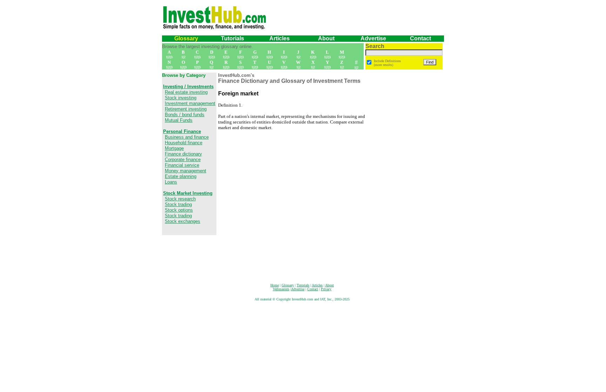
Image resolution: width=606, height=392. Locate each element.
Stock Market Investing (188, 193)
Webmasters (281, 289)
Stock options (179, 210)
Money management (185, 170)
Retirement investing (186, 109)
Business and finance (187, 137)
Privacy (326, 289)
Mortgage (174, 148)
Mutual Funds (179, 120)
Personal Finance (182, 131)
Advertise (373, 38)
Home (274, 285)
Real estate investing (186, 92)
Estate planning (180, 176)
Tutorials (232, 38)
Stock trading (178, 204)
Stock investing (180, 97)
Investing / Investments (188, 86)
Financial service (182, 165)
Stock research (180, 198)
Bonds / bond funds (184, 114)
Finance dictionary (183, 154)
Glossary (186, 38)
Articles (279, 38)
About (329, 285)
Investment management (190, 103)
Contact (420, 38)
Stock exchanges (182, 221)
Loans (171, 182)
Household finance (183, 142)
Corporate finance (183, 159)
